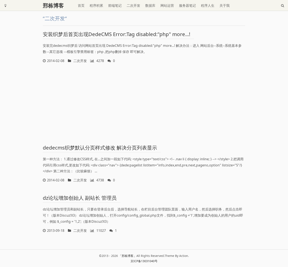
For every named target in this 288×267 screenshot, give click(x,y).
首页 (81, 5)
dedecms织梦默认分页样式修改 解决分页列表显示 (100, 147)
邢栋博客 (53, 5)
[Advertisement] (144, 102)
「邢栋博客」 (127, 256)
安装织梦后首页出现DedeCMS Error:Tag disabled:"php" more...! (116, 34)
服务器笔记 (187, 5)
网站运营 (167, 5)
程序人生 (207, 5)
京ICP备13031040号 (144, 261)
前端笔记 (115, 5)
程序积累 (96, 5)
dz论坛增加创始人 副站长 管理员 (80, 197)
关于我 (224, 5)
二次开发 (133, 5)
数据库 (150, 5)
